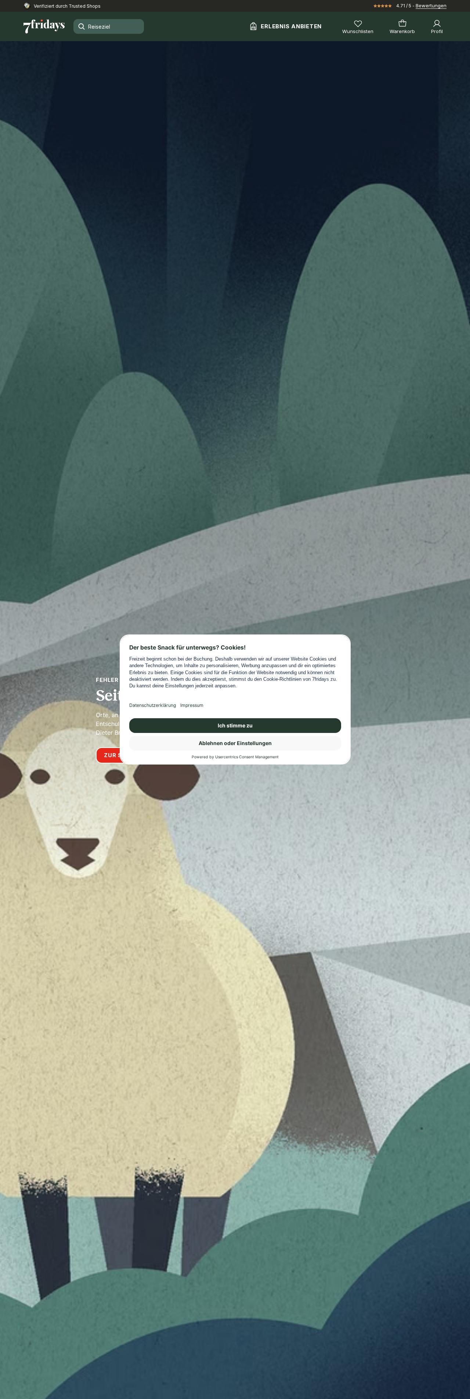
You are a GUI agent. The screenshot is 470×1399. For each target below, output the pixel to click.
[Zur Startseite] (44, 26)
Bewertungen (431, 5)
